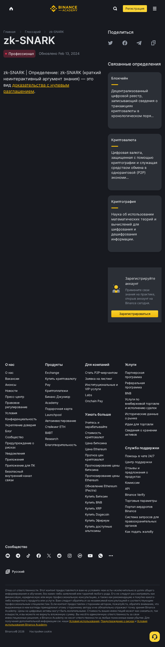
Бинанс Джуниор (57, 396)
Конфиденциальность (21, 419)
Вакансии (12, 378)
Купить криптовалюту (60, 378)
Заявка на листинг (98, 378)
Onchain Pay (94, 401)
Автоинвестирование (60, 421)
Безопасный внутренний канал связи (18, 476)
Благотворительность (61, 445)
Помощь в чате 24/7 (139, 456)
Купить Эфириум (97, 520)
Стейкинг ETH (55, 427)
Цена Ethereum (96, 449)
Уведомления (15, 453)
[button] (154, 8)
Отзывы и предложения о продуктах (136, 472)
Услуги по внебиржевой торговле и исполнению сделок (142, 403)
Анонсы (10, 384)
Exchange (52, 372)
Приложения (14, 459)
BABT (49, 433)
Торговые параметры (141, 500)
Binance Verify (135, 494)
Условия (11, 413)
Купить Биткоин (96, 496)
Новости (11, 390)
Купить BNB (93, 502)
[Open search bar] (114, 8)
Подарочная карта (58, 408)
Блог (8, 431)
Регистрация (134, 8)
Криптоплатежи (56, 390)
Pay (47, 384)
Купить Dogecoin (97, 514)
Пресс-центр (14, 396)
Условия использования (84, 621)
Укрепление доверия (20, 425)
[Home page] (63, 8)
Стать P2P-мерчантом (101, 372)
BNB (128, 393)
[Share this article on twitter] (110, 43)
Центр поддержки (138, 462)
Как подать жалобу (139, 531)
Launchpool (53, 415)
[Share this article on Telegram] (139, 43)
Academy (51, 402)
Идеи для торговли (139, 424)
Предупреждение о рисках (117, 621)
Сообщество (14, 437)
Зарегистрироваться (134, 314)
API (127, 488)
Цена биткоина (96, 443)
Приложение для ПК (20, 465)
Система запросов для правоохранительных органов (142, 521)
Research (51, 439)
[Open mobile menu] (155, 8)
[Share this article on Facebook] (124, 43)
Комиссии (132, 482)
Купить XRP (93, 508)
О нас (9, 372)
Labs (88, 395)
